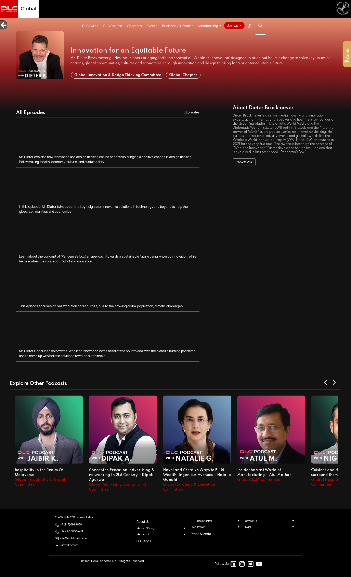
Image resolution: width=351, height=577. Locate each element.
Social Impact (197, 527)
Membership (143, 534)
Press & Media (201, 534)
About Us (143, 521)
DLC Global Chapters (201, 521)
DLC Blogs (143, 541)
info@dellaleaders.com (71, 537)
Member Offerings (145, 528)
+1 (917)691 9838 (68, 524)
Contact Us (251, 521)
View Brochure (68, 544)
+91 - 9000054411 (68, 531)
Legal (248, 527)
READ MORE (244, 162)
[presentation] (326, 381)
